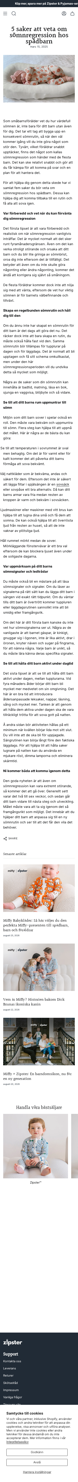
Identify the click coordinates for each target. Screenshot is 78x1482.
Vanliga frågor (12, 1397)
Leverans (9, 1368)
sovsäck (62, 484)
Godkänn (37, 1452)
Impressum (11, 1390)
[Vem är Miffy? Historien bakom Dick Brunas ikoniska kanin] (39, 967)
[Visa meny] (5, 13)
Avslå (37, 1462)
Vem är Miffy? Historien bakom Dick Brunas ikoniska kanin (34, 1002)
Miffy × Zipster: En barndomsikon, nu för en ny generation (37, 1076)
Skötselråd (10, 1383)
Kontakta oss (12, 1361)
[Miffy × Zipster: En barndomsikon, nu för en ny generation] (39, 1041)
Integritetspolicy (17, 1442)
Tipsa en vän (12, 1404)
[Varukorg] (72, 13)
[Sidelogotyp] (12, 1342)
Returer (8, 1375)
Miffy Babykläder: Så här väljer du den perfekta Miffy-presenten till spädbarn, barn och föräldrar (36, 925)
